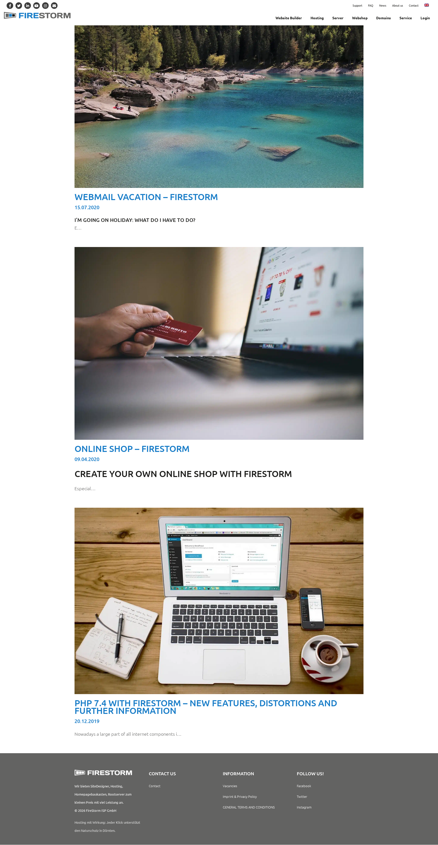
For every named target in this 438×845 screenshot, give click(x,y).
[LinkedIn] (27, 5)
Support (357, 5)
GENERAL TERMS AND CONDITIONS (249, 807)
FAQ (370, 5)
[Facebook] (10, 5)
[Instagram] (45, 5)
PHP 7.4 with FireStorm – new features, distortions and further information (206, 706)
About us (397, 5)
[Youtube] (36, 5)
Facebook (304, 785)
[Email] (54, 5)
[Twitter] (18, 5)
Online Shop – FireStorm (132, 448)
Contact (413, 5)
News (382, 5)
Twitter (302, 796)
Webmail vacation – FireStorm (146, 196)
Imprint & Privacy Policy (240, 796)
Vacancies (230, 785)
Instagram (304, 807)
